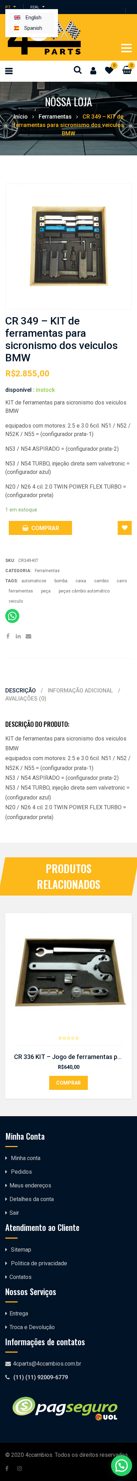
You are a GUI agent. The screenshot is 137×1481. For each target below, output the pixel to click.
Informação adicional (81, 690)
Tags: (11, 580)
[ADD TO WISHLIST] (125, 528)
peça (46, 591)
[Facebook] (8, 637)
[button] (121, 1465)
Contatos (20, 1277)
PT (8, 7)
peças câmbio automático (84, 591)
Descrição (21, 690)
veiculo (16, 601)
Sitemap (21, 1249)
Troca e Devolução (32, 1327)
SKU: (10, 560)
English (33, 17)
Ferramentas (55, 116)
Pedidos (21, 1171)
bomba (60, 580)
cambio (101, 580)
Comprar (45, 528)
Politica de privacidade (39, 1263)
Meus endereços (30, 1185)
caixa (81, 580)
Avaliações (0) (25, 698)
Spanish (33, 28)
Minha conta (25, 1158)
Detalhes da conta (31, 1199)
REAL (34, 7)
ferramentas (21, 591)
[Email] (28, 637)
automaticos (33, 580)
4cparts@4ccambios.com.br (47, 1363)
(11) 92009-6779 (46, 1377)
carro (122, 580)
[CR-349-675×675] (68, 246)
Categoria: (18, 570)
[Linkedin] (18, 637)
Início (21, 116)
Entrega (18, 1313)
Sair (14, 1212)
